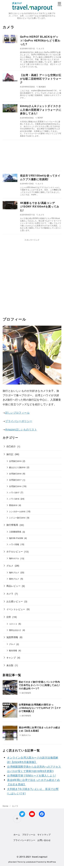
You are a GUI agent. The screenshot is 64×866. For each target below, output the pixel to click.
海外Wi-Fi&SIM (16, 538)
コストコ (13, 623)
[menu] (59, 4)
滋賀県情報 (12, 637)
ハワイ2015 (14, 498)
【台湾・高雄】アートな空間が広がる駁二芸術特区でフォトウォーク (40, 78)
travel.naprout (39, 856)
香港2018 (13, 505)
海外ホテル (14, 558)
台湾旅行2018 (15, 473)
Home (6, 805)
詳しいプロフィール (17, 412)
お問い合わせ (44, 840)
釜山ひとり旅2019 (17, 467)
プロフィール (28, 834)
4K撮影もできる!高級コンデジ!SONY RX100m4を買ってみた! (39, 206)
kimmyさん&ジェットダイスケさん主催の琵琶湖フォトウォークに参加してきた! (40, 109)
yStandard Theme (15, 862)
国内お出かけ (15, 630)
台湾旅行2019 (15, 461)
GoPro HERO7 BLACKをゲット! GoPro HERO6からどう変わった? (40, 40)
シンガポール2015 (17, 511)
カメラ (9, 593)
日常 (8, 617)
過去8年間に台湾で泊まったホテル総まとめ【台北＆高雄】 (39, 729)
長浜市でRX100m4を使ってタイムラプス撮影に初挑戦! (40, 177)
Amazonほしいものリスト (21, 429)
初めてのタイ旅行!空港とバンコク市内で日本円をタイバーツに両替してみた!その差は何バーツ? (39, 685)
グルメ (9, 565)
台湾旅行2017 (15, 479)
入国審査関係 (15, 531)
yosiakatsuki (31, 862)
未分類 (9, 665)
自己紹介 (11, 446)
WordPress (51, 862)
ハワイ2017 (14, 492)
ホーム (16, 834)
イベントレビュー (15, 609)
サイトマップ (44, 834)
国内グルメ (14, 578)
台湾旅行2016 (15, 486)
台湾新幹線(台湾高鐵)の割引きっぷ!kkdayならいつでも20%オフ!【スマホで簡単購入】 (40, 708)
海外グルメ (14, 572)
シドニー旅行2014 (17, 517)
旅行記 (9, 454)
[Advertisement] (32, 155)
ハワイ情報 (14, 544)
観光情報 (13, 650)
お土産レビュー (14, 601)
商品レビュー (13, 585)
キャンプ (11, 657)
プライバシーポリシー (18, 421)
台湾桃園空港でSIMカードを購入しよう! (31, 775)
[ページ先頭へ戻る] (17, 819)
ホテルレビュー (14, 551)
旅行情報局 (12, 524)
